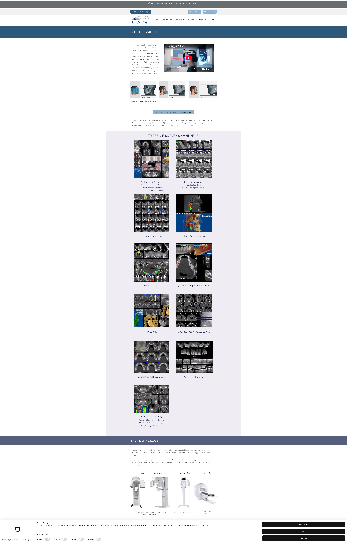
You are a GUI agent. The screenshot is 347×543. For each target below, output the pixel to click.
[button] (151, 159)
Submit (180, 3)
